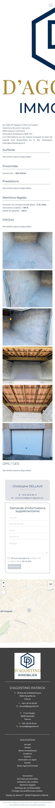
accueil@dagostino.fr (29, 706)
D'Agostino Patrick (27, 688)
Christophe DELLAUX (27, 486)
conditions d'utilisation (20, 805)
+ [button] (3, 582)
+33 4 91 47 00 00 (29, 703)
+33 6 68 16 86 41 (29, 495)
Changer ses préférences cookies (27, 791)
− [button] (3, 586)
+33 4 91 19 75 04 (29, 723)
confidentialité (45, 802)
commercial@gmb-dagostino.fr (29, 498)
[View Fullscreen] (3, 592)
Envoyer (14, 566)
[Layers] (50, 583)
